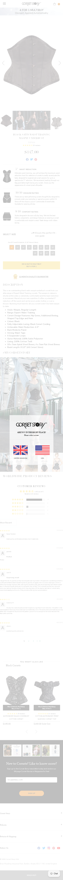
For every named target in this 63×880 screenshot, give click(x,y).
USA (42, 458)
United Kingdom (20, 458)
